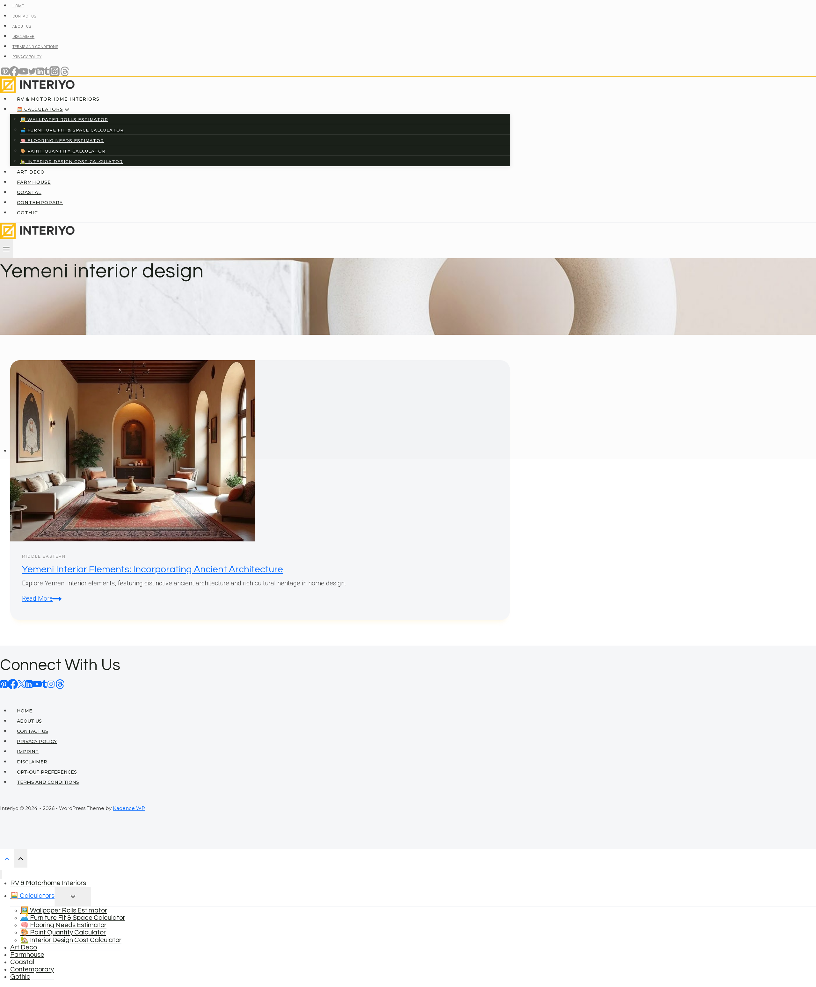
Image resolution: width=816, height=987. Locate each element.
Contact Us (32, 731)
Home (24, 711)
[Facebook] (13, 683)
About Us (29, 721)
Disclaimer (32, 762)
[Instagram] (51, 683)
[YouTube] (37, 683)
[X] (21, 683)
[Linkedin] (29, 683)
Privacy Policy (37, 741)
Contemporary (32, 969)
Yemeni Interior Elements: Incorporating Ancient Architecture (152, 569)
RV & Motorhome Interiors (48, 883)
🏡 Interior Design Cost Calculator (70, 940)
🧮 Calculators (32, 895)
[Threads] (60, 683)
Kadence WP (129, 808)
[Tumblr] (44, 683)
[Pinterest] (4, 683)
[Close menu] (1, 874)
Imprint (28, 752)
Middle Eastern (44, 556)
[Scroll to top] (7, 858)
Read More (42, 598)
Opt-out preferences (47, 772)
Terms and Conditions (48, 782)
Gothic (20, 976)
